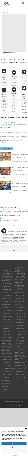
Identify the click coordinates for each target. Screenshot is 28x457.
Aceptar (14, 443)
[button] (26, 428)
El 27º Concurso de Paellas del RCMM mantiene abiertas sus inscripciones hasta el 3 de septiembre (20, 169)
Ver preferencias (14, 452)
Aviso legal (15, 455)
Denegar (14, 447)
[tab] (14, 225)
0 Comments (22, 157)
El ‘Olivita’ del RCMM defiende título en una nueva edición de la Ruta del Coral (20, 183)
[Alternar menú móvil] (23, 3)
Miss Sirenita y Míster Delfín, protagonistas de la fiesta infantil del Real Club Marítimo (20, 155)
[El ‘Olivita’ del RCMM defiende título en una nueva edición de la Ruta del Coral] (5, 185)
